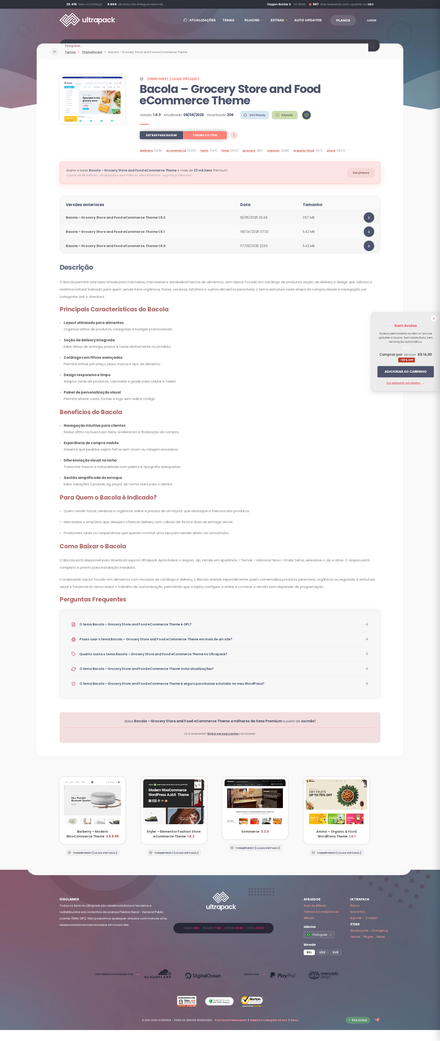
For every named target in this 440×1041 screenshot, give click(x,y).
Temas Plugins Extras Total (223, 928)
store (331, 150)
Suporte (356, 918)
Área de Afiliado (315, 906)
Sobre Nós (357, 912)
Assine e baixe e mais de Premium (146, 170)
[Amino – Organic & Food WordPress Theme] (336, 810)
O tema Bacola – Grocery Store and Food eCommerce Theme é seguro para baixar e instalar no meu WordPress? (172, 683)
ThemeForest (92, 52)
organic (273, 150)
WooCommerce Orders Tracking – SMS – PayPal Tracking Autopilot (255, 4)
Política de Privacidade (231, 1020)
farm (204, 150)
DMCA (294, 1020)
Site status (359, 1020)
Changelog (379, 930)
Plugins (368, 937)
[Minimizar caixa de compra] (434, 318)
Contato (371, 918)
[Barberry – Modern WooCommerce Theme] (92, 810)
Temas (70, 52)
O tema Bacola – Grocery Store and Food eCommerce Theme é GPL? (136, 624)
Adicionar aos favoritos (54, 55)
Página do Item (205, 135)
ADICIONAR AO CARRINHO (406, 371)
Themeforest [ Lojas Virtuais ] (172, 78)
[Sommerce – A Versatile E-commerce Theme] (255, 808)
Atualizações (359, 930)
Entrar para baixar (161, 135)
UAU (371, 4)
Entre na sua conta (222, 733)
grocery (248, 150)
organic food (303, 150)
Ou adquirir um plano (405, 383)
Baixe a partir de (220, 721)
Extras (381, 937)
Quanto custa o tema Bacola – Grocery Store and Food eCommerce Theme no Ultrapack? (153, 654)
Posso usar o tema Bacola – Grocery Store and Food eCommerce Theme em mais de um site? (156, 639)
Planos (355, 906)
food (225, 150)
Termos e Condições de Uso (268, 1020)
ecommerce (176, 150)
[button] (306, 115)
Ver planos (361, 173)
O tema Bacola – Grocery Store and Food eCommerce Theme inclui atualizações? (147, 668)
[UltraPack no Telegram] (377, 1020)
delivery (146, 150)
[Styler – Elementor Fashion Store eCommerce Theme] (173, 810)
